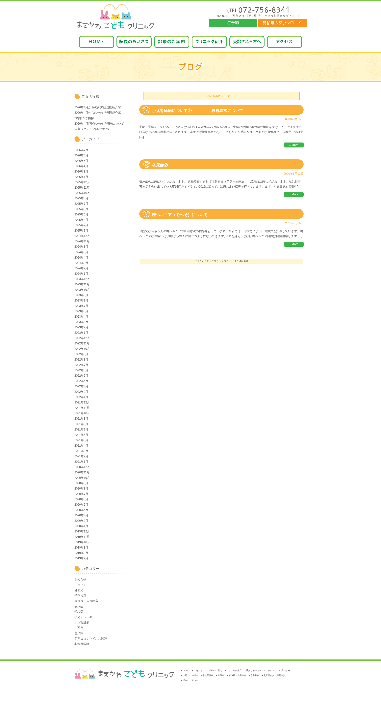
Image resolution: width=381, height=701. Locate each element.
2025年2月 (81, 225)
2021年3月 (81, 451)
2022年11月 (81, 343)
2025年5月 (81, 214)
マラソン (80, 585)
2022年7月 (81, 364)
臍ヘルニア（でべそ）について (180, 214)
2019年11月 (81, 536)
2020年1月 (81, 526)
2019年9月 (81, 547)
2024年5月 (81, 252)
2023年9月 (81, 295)
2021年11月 (81, 407)
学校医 (78, 611)
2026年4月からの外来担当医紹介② (97, 107)
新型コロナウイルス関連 (90, 638)
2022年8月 (81, 359)
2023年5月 (81, 311)
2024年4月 (81, 257)
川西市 (78, 627)
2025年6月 (81, 209)
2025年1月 (81, 230)
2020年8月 (81, 488)
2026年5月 (81, 160)
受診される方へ (253, 670)
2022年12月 (82, 338)
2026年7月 (81, 150)
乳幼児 (78, 590)
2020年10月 (82, 477)
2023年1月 (81, 332)
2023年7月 (81, 305)
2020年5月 (81, 504)
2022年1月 (81, 397)
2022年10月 (82, 348)
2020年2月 (81, 520)
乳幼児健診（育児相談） (276, 675)
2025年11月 (81, 187)
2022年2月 (81, 391)
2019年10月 (82, 542)
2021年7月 (81, 429)
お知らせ (80, 579)
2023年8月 (81, 300)
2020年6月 (81, 499)
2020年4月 (81, 510)
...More (293, 144)
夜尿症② (160, 165)
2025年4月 (81, 219)
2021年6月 (81, 434)
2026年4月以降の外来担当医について (99, 123)
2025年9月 (81, 198)
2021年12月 (82, 402)
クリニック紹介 (234, 670)
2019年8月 (81, 553)
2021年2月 (81, 456)
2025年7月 (81, 203)
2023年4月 (81, 316)
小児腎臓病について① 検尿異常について (197, 110)
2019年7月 (81, 558)
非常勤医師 (81, 644)
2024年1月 (81, 273)
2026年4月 (81, 166)
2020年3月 (81, 515)
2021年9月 (81, 418)
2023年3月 (81, 322)
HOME (186, 670)
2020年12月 (82, 467)
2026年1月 (81, 176)
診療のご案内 (215, 670)
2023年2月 (81, 327)
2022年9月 (81, 354)
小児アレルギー (84, 617)
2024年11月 (81, 241)
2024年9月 (81, 246)
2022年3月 (81, 386)
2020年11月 (81, 472)
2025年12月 (82, 182)
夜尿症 (78, 606)
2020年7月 (81, 493)
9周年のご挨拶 (84, 118)
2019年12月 (82, 531)
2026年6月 (81, 155)
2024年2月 (81, 268)
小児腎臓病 (81, 622)
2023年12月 (82, 279)
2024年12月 (82, 236)
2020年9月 (81, 483)
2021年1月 (81, 461)
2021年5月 (81, 440)
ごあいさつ (199, 670)
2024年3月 (81, 263)
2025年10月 (82, 193)
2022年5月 (81, 375)
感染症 (78, 633)
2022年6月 (81, 370)
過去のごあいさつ (191, 680)
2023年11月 (81, 284)
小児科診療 (284, 670)
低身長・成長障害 (86, 601)
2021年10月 (82, 413)
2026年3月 (81, 171)
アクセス (270, 670)
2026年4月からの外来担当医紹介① (97, 112)
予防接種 (80, 595)
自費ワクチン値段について (92, 129)
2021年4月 (81, 445)
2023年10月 (82, 289)
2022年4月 (81, 381)
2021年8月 (81, 424)
